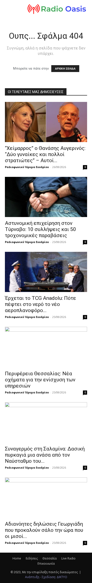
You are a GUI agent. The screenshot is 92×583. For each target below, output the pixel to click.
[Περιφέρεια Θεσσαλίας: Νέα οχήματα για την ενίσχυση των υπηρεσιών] (46, 347)
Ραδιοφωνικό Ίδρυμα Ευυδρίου (27, 167)
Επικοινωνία (46, 563)
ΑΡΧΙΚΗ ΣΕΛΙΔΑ (65, 68)
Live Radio (68, 558)
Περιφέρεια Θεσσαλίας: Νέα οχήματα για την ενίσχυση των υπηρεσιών (40, 380)
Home (17, 558)
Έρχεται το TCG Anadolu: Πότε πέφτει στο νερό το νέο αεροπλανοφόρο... (40, 304)
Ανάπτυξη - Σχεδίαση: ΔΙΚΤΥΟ (46, 577)
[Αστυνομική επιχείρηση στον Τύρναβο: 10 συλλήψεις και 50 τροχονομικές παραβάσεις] (46, 197)
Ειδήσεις (32, 558)
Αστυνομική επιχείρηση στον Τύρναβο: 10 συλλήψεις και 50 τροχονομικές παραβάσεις (40, 229)
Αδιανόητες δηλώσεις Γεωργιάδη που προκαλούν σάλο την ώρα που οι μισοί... (44, 530)
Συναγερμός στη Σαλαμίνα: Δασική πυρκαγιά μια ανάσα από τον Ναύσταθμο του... (45, 455)
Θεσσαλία (49, 558)
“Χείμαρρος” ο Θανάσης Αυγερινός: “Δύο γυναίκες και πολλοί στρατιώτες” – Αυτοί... (45, 154)
